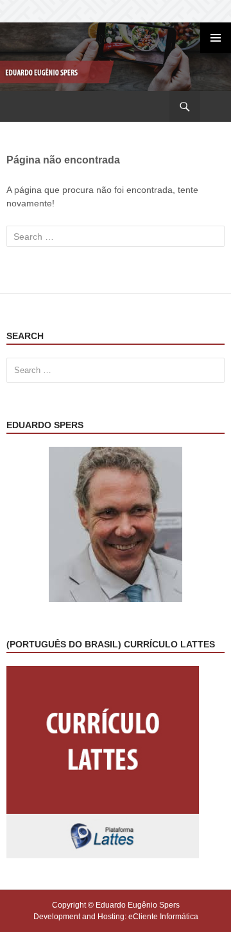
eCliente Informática (163, 916)
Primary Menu (215, 37)
